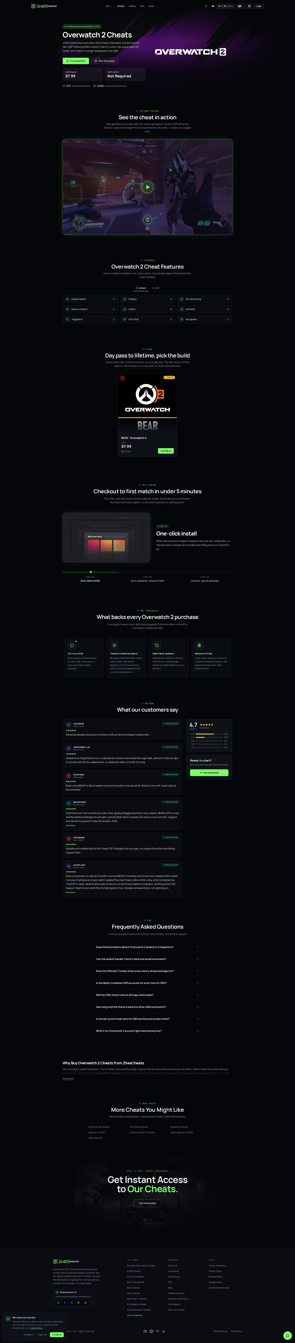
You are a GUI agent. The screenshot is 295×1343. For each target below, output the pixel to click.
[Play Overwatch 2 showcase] (147, 187)
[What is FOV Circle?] (171, 319)
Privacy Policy (236, 1331)
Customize (28, 1334)
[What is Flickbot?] (171, 299)
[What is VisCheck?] (228, 309)
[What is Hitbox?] (171, 309)
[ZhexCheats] (44, 6)
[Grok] (85, 1302)
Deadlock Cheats (179, 1126)
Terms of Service (220, 1331)
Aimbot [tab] (142, 288)
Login (259, 6)
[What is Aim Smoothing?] (228, 299)
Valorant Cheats (96, 1132)
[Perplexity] (72, 1302)
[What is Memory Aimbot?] (113, 309)
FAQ (142, 6)
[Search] (206, 6)
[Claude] (78, 1302)
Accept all (56, 1334)
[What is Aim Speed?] (228, 319)
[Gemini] (65, 1302)
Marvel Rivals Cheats (99, 1126)
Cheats (121, 6)
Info (108, 6)
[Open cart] (249, 6)
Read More (70, 825)
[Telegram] (151, 1331)
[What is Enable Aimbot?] (113, 299)
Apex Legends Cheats (181, 1132)
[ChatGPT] (58, 1302)
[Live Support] (287, 1335)
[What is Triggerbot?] (113, 319)
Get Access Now (147, 1203)
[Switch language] (240, 6)
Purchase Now (77, 60)
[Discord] (213, 6)
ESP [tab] (157, 288)
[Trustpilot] (163, 1331)
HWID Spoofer (95, 1137)
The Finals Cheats (139, 1126)
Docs (151, 6)
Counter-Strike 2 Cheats (142, 1132)
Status (132, 6)
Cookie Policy (36, 1328)
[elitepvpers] (157, 1331)
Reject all (43, 1334)
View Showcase (106, 60)
